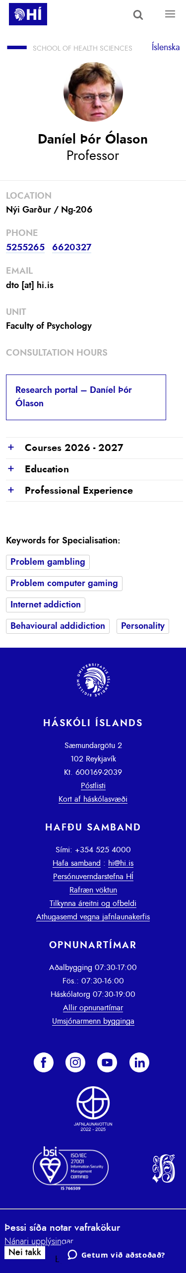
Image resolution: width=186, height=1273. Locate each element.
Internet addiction (45, 604)
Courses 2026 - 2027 (65, 448)
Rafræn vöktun (93, 890)
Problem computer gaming (64, 583)
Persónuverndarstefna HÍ (93, 877)
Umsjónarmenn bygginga (93, 1021)
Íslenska (166, 47)
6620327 (71, 247)
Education (37, 469)
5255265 (25, 247)
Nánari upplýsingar (38, 1241)
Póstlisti (93, 786)
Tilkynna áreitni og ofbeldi (93, 903)
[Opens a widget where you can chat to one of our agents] (116, 1255)
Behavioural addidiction (57, 626)
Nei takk (24, 1252)
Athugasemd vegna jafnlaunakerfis (93, 917)
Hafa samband (77, 863)
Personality (143, 626)
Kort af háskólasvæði (93, 799)
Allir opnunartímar (93, 1008)
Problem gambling (47, 562)
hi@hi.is (120, 863)
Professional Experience (69, 491)
